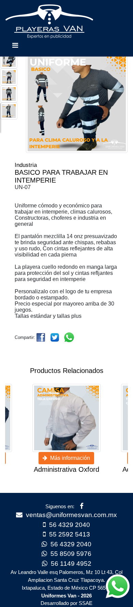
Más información (68, 458)
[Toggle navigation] (15, 47)
